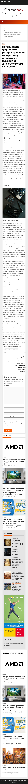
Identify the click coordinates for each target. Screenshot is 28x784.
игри (9, 349)
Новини (3, 43)
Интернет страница (9, 416)
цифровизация (14, 349)
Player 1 (5, 70)
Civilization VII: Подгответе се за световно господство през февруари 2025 (16, 587)
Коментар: (7, 385)
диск (6, 349)
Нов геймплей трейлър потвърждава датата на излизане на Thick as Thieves (17, 543)
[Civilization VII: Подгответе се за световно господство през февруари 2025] (7, 586)
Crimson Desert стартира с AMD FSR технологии (17, 553)
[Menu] (2, 22)
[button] (2, 22)
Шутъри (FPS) (5, 765)
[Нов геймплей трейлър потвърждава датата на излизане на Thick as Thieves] (7, 542)
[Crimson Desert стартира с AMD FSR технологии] (7, 552)
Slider (13, 582)
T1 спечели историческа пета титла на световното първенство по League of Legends (8, 356)
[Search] (26, 22)
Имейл (6, 411)
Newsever (20, 780)
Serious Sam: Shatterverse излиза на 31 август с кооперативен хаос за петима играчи (14, 770)
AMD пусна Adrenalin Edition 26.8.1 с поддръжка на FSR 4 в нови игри (14, 461)
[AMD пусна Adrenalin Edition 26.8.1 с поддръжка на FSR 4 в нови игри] (14, 447)
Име (5, 406)
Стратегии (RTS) (15, 538)
